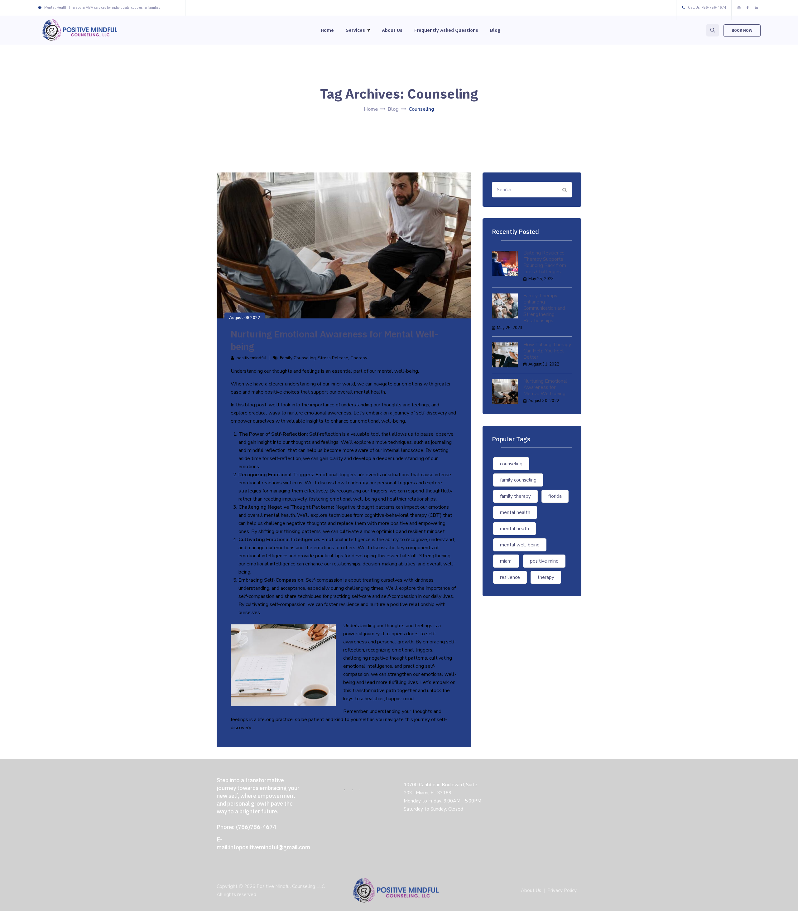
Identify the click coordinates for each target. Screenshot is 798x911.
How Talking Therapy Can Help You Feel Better (547, 351)
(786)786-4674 (256, 827)
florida (555, 496)
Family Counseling (298, 358)
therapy (545, 577)
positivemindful (252, 358)
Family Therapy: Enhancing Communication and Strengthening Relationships (544, 308)
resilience (510, 577)
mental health (515, 512)
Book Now (742, 30)
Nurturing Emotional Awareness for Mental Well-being (545, 387)
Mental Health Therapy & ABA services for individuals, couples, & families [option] (102, 7)
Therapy (358, 358)
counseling (511, 464)
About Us (392, 30)
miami (506, 561)
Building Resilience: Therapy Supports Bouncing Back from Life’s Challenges (544, 262)
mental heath (514, 529)
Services (355, 30)
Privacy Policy (562, 890)
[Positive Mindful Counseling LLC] (78, 30)
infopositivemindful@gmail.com (269, 847)
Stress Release (333, 358)
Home (327, 30)
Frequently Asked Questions (446, 30)
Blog (495, 30)
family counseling (518, 480)
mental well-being (520, 545)
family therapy (515, 496)
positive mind (544, 561)
